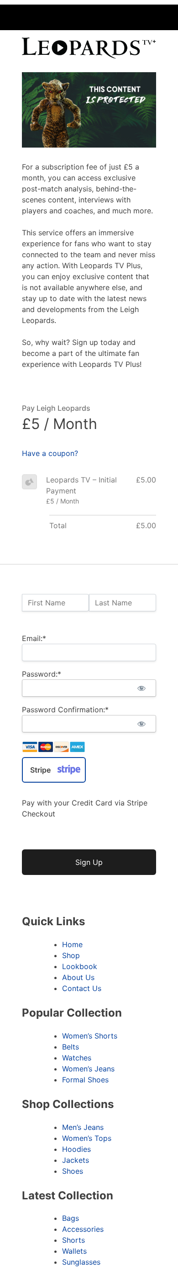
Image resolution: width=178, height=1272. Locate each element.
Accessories (83, 1229)
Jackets (75, 1160)
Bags (70, 1218)
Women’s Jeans (88, 1068)
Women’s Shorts (89, 1035)
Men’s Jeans (83, 1127)
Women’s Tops (86, 1138)
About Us (78, 977)
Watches (76, 1057)
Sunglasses (81, 1262)
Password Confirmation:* (65, 709)
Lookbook (79, 966)
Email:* (34, 638)
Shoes (72, 1171)
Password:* (41, 673)
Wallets (74, 1251)
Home (72, 944)
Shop (71, 955)
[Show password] (141, 688)
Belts (70, 1046)
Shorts (73, 1240)
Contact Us (81, 988)
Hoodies (76, 1149)
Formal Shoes (85, 1079)
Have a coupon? (50, 453)
